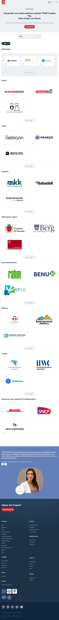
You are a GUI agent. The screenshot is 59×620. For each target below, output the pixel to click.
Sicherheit (4, 567)
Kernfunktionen (5, 560)
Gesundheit (4, 545)
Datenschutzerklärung (16, 615)
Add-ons (3, 563)
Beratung (4, 549)
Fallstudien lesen (29, 26)
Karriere (31, 563)
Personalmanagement (6, 536)
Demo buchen (33, 531)
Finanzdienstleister (6, 531)
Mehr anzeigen (29, 120)
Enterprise (4, 527)
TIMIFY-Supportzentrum (7, 584)
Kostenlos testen (33, 525)
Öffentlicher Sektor (6, 540)
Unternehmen (33, 561)
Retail (3, 529)
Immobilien (4, 534)
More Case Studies (29, 72)
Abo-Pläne (4, 576)
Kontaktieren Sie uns (8, 509)
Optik (3, 552)
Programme (32, 577)
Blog (31, 568)
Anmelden (32, 527)
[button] (3, 464)
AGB (9, 615)
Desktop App (32, 540)
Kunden (31, 566)
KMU (3, 525)
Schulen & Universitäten (7, 538)
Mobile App (32, 544)
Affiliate (31, 580)
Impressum (4, 615)
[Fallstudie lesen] (12, 60)
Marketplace (4, 565)
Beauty (3, 543)
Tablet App (32, 542)
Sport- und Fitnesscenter (7, 547)
